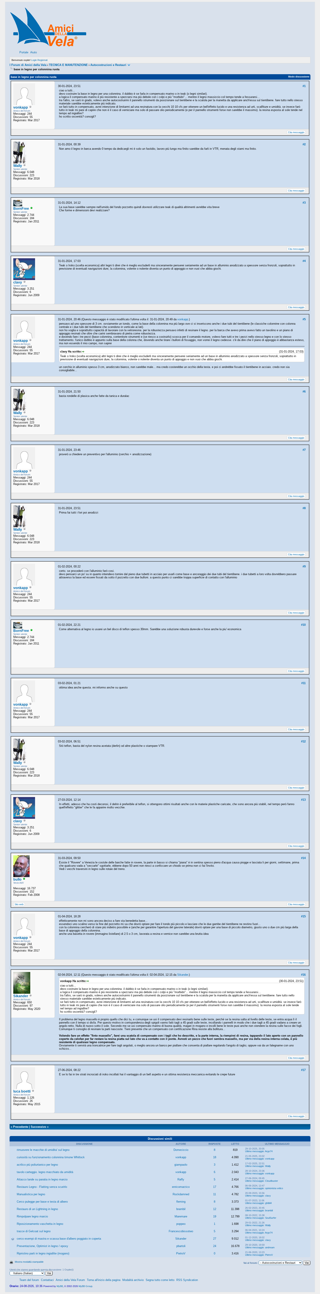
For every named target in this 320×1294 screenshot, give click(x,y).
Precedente (20, 1126)
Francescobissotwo (181, 1231)
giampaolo (180, 1164)
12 (214, 1209)
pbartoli (180, 1246)
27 (214, 1238)
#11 (303, 683)
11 (214, 1194)
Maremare (181, 1216)
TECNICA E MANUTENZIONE (68, 65)
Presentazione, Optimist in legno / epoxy (42, 1246)
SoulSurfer (270, 1218)
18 (214, 1157)
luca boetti (21, 1091)
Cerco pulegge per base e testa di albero (42, 1201)
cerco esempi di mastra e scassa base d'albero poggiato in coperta (59, 1238)
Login (34, 60)
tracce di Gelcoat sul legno (34, 1231)
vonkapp (20, 107)
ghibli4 (268, 1203)
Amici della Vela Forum (70, 1280)
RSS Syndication (187, 1280)
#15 (303, 916)
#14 (303, 858)
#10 (303, 624)
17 (214, 1186)
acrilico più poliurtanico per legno (37, 1164)
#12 (303, 741)
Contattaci (47, 1280)
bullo (17, 879)
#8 (304, 508)
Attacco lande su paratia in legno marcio (42, 1179)
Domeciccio (180, 1149)
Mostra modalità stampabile (29, 1261)
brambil (180, 1209)
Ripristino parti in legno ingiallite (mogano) (43, 1253)
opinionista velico (274, 1188)
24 (214, 1246)
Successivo (38, 1126)
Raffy (180, 1179)
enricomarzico (181, 1186)
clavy (17, 282)
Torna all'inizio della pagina (103, 1280)
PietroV (180, 1253)
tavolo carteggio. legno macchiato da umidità (45, 1172)
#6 (304, 391)
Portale (23, 52)
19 (214, 1216)
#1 (304, 86)
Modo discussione (298, 76)
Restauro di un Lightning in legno (37, 1209)
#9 (304, 566)
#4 (304, 261)
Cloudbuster (271, 1181)
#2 (304, 144)
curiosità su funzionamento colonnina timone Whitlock (51, 1157)
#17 (303, 1070)
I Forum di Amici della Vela (28, 65)
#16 (303, 974)
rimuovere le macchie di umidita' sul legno (43, 1149)
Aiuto (33, 52)
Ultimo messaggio (254, 1151)
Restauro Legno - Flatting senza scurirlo (42, 1186)
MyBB (60, 1286)
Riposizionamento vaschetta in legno (40, 1223)
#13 (303, 799)
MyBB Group (85, 1286)
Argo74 (269, 1151)
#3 (304, 202)
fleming (180, 1201)
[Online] (31, 208)
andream (270, 1247)
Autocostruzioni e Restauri (108, 65)
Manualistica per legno (31, 1194)
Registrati (42, 60)
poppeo (180, 1223)
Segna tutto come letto (160, 1280)
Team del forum (29, 1280)
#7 (304, 449)
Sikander (20, 996)
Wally (17, 166)
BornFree (21, 208)
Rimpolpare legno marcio (32, 1216)
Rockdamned (181, 1194)
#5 (304, 319)
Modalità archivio (133, 1280)
